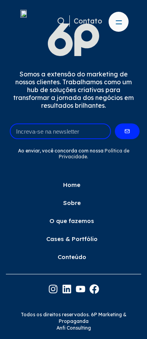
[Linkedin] (67, 289)
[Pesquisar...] (61, 21)
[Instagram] (53, 289)
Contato (88, 20)
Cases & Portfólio (72, 239)
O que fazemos (71, 221)
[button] (119, 22)
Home (71, 185)
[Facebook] (94, 289)
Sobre (72, 203)
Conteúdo (72, 257)
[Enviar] (127, 131)
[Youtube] (80, 289)
